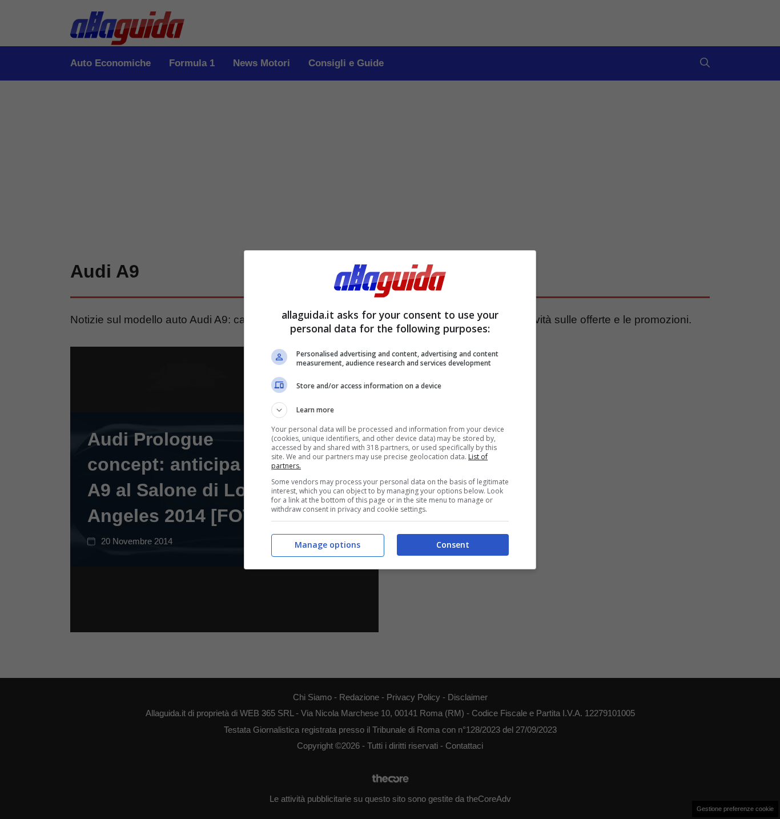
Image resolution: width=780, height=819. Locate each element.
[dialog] (390, 409)
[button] (390, 410)
